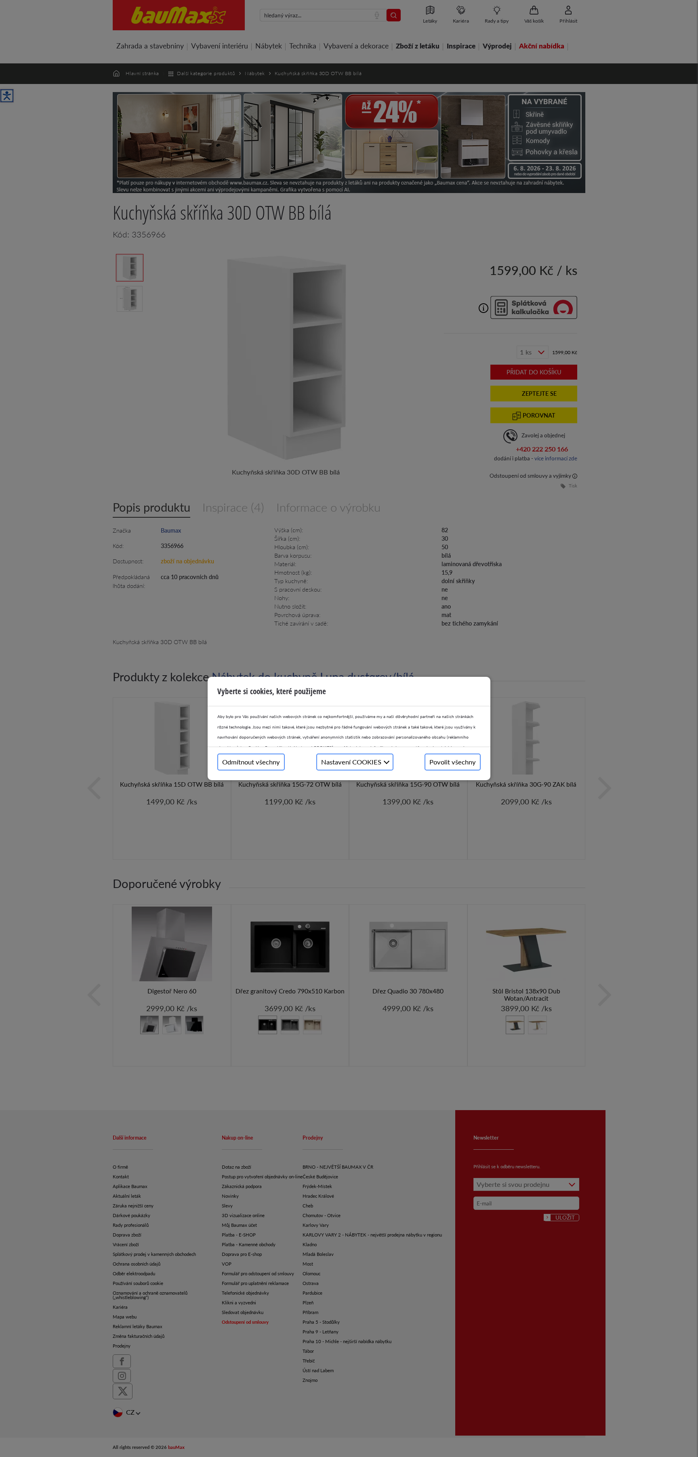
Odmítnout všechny (251, 761)
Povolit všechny (452, 761)
